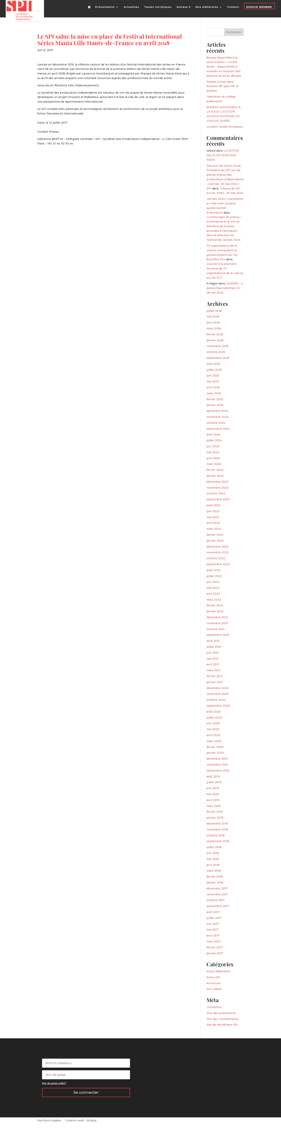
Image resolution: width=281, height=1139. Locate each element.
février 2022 (214, 605)
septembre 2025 (218, 358)
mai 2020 (212, 729)
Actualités (131, 7)
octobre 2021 (215, 629)
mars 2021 (213, 670)
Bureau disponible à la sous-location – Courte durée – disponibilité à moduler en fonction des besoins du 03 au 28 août (223, 67)
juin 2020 (213, 723)
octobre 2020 (215, 699)
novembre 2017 (217, 894)
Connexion (214, 1007)
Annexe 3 (184, 7)
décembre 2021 (217, 617)
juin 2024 (212, 446)
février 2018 (214, 876)
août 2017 (213, 912)
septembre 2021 (217, 635)
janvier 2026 (215, 340)
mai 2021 (212, 658)
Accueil (90, 10)
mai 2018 (212, 859)
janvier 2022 (215, 611)
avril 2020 (213, 735)
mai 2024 (212, 452)
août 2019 (213, 776)
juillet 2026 (214, 311)
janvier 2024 (215, 476)
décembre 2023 (217, 481)
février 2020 (214, 747)
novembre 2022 (217, 552)
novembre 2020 (217, 694)
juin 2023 (212, 511)
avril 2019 (212, 800)
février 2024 (214, 470)
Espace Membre (259, 7)
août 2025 (213, 364)
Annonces (213, 983)
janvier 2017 (214, 953)
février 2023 (214, 534)
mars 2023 (213, 529)
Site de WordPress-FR (221, 1024)
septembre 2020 (218, 705)
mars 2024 (213, 464)
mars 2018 (213, 870)
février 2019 (214, 811)
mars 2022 (213, 599)
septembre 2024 (218, 428)
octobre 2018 (215, 835)
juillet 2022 (214, 576)
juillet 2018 (213, 847)
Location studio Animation (224, 126)
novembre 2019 (217, 764)
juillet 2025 (214, 370)
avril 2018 (212, 865)
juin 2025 (212, 375)
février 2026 (214, 334)
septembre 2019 (217, 770)
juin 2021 (212, 652)
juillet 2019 (213, 782)
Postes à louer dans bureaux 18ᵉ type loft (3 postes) (222, 86)
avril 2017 (212, 935)
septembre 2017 (217, 906)
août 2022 (213, 570)
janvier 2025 (214, 405)
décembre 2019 (217, 758)
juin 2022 (212, 582)
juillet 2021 (213, 646)
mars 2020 (213, 741)
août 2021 (213, 641)
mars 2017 (213, 941)
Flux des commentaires (222, 1019)
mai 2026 (212, 316)
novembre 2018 (217, 829)
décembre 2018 (217, 823)
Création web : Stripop (81, 1120)
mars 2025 (213, 393)
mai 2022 (212, 588)
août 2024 (213, 434)
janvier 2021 (214, 682)
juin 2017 (212, 924)
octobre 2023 (215, 493)
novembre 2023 (217, 487)
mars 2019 (213, 806)
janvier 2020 (215, 752)
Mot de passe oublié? (54, 1083)
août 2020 (213, 711)
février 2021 (214, 676)
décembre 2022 (217, 546)
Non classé (214, 989)
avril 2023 (213, 523)
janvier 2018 (214, 882)
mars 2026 (213, 328)
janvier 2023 (215, 540)
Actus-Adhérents (218, 971)
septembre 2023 (218, 499)
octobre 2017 (215, 900)
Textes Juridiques (158, 7)
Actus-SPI (213, 977)
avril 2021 (212, 664)
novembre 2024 (217, 417)
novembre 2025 (217, 346)
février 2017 (214, 947)
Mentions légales (49, 1120)
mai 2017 (212, 929)
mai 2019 (212, 794)
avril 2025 (213, 387)
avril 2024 (213, 458)
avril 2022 (213, 593)
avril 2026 (213, 322)
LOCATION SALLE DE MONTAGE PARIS (222, 155)
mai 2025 (212, 381)
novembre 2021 (217, 623)
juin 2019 (212, 788)
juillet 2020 (214, 717)
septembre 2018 (217, 841)
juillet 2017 (213, 918)
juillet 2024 (214, 440)
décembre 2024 (217, 411)
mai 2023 (212, 517)
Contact (233, 7)
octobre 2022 (215, 558)
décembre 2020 (217, 688)
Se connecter (86, 1092)
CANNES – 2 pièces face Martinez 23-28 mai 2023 (224, 288)
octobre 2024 (215, 423)
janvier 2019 (214, 817)
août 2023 (213, 505)
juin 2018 (212, 853)
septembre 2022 (218, 564)
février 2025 (214, 399)
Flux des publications (221, 1013)
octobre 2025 (215, 352)
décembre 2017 (217, 888)
